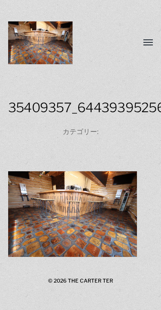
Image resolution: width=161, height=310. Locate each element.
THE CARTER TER (90, 280)
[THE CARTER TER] (63, 42)
